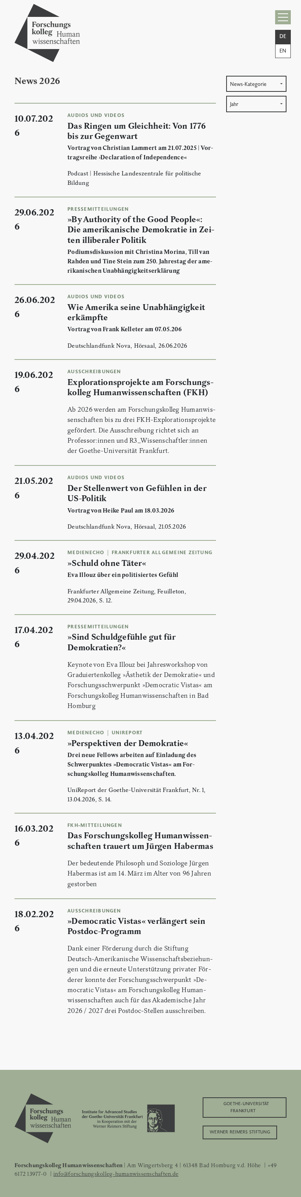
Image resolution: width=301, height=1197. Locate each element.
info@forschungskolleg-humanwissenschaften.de (115, 1173)
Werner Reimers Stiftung (240, 1131)
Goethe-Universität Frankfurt (246, 1106)
